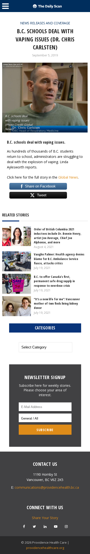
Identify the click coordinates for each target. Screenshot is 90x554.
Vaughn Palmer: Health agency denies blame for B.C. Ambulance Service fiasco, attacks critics (59, 258)
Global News (68, 177)
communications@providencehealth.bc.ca (47, 487)
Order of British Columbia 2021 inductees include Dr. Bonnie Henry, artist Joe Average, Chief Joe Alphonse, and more (57, 236)
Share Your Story (45, 517)
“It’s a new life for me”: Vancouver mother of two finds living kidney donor (57, 303)
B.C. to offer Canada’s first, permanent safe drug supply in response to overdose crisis (54, 280)
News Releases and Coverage (45, 23)
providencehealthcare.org (45, 548)
